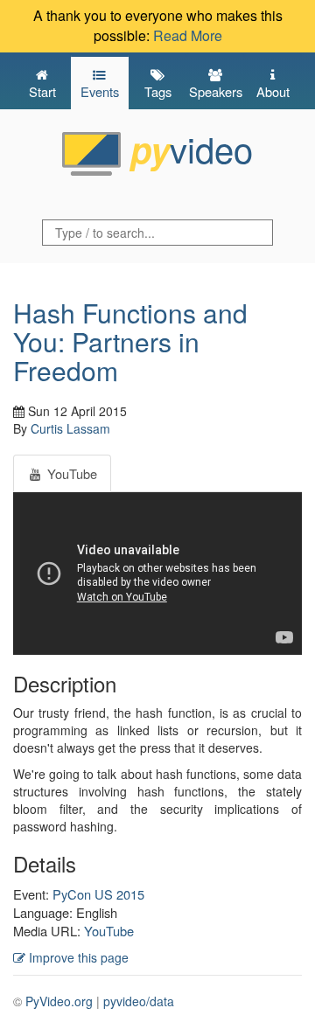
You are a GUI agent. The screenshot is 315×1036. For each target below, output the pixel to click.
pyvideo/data (138, 1001)
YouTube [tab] (70, 473)
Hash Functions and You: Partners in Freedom (130, 341)
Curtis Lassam (70, 428)
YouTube (109, 930)
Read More (187, 35)
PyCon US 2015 (98, 894)
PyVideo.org (59, 1001)
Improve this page (77, 957)
